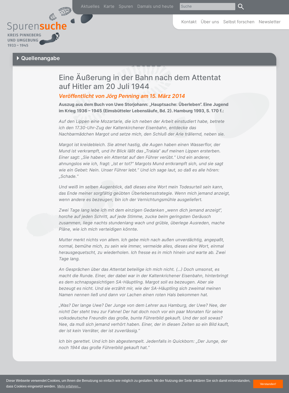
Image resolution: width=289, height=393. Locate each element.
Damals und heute (155, 6)
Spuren (126, 6)
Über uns (210, 21)
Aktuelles (90, 6)
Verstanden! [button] (268, 384)
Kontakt (189, 21)
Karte (109, 6)
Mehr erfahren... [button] (69, 386)
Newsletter (270, 21)
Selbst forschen (239, 21)
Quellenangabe (40, 58)
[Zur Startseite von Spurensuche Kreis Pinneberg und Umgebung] (49, 27)
